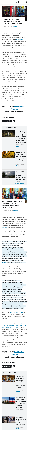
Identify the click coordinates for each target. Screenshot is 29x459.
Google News (19, 106)
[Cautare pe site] (27, 2)
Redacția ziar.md (10, 117)
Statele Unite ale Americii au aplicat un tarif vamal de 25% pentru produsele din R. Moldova (14, 325)
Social (15, 26)
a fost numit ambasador (17, 312)
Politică (15, 210)
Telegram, (14, 109)
